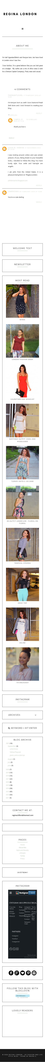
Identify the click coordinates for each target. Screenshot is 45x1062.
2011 (8, 798)
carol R (18, 119)
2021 (8, 743)
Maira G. (33, 1056)
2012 (8, 795)
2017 (8, 779)
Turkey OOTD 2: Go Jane (22, 481)
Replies (13, 115)
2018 (8, 776)
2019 (8, 772)
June (9, 765)
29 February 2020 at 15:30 (30, 191)
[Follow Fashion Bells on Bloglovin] (22, 997)
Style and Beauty (22, 850)
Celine (22, 643)
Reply (39, 113)
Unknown (13, 191)
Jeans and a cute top (17, 755)
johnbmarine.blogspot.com (17, 180)
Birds (22, 320)
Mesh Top (22, 603)
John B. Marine (16, 148)
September (12, 746)
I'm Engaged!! (22, 682)
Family (22, 856)
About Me (22, 847)
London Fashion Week (22, 359)
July (9, 762)
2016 (8, 782)
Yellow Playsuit (15, 752)
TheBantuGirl (15, 95)
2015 (8, 785)
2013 (8, 791)
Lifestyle (22, 853)
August (10, 759)
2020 (8, 769)
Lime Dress (14, 749)
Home (22, 845)
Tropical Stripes (22, 563)
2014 (8, 788)
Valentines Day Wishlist (22, 399)
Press (22, 858)
